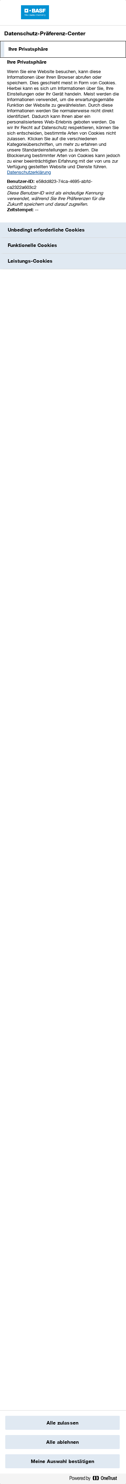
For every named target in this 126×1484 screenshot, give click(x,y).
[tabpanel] (64, 140)
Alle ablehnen (62, 1442)
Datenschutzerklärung (29, 172)
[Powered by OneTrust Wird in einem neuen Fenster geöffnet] (95, 1479)
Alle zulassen (62, 1423)
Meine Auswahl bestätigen (62, 1461)
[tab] (63, 49)
